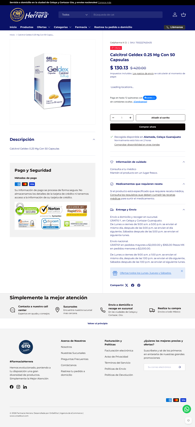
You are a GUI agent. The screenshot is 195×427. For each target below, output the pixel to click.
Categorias (61, 27)
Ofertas (42, 27)
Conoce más (104, 2)
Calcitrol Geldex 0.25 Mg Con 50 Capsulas (36, 35)
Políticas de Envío (115, 368)
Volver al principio (98, 323)
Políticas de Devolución (119, 374)
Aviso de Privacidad (116, 356)
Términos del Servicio (117, 362)
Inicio (13, 27)
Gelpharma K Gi (118, 42)
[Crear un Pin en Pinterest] (139, 285)
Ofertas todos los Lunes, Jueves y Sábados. (145, 273)
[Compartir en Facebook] (133, 285)
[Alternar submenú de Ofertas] (49, 27)
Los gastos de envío (143, 73)
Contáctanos (68, 365)
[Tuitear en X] (127, 285)
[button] (183, 14)
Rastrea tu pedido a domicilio (113, 27)
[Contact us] (187, 409)
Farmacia (81, 27)
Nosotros (66, 346)
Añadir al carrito (160, 117)
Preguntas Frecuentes (74, 359)
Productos (26, 27)
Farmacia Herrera (25, 413)
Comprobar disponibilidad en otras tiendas (137, 144)
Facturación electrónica (119, 350)
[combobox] (110, 14)
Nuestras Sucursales (73, 353)
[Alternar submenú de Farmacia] (89, 27)
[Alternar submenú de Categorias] (70, 27)
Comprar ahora (147, 126)
